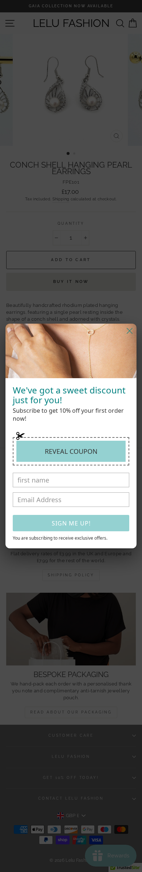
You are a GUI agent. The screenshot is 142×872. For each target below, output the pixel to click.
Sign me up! (71, 523)
